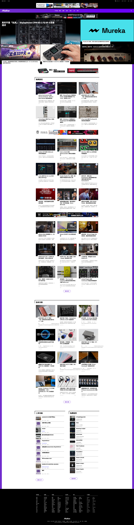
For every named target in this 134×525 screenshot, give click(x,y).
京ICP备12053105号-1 (66, 522)
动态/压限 (59, 502)
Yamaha (94, 511)
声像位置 (53, 511)
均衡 (52, 507)
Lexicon (94, 503)
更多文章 (67, 402)
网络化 (59, 509)
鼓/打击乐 (37, 503)
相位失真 (45, 507)
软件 (67, 10)
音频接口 (74, 501)
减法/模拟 (45, 497)
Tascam (88, 509)
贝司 (36, 499)
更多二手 (39, 480)
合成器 (80, 497)
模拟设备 (80, 498)
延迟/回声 (53, 499)
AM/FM (45, 499)
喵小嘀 (56, 521)
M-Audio (94, 504)
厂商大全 (56, 10)
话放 (74, 507)
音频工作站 (67, 497)
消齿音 (53, 501)
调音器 (59, 511)
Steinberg (88, 510)
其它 (44, 511)
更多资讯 (67, 291)
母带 (58, 499)
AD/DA (80, 504)
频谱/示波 (59, 498)
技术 (70, 10)
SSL (87, 508)
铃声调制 (59, 510)
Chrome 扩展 (75, 521)
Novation (94, 507)
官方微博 (63, 521)
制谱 (66, 510)
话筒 (74, 504)
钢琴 (36, 504)
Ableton (88, 497)
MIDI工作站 (67, 499)
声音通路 (59, 507)
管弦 (36, 502)
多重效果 (53, 510)
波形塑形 (45, 508)
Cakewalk (94, 501)
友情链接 (85, 521)
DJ (65, 505)
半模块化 (45, 504)
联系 (80, 521)
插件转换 (66, 509)
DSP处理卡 (75, 510)
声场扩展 (53, 502)
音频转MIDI (59, 505)
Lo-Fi (58, 501)
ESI (93, 502)
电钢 (36, 501)
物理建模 (45, 510)
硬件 (63, 10)
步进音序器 (67, 508)
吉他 (36, 507)
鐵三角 (94, 498)
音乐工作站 (67, 498)
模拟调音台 (75, 502)
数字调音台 (75, 503)
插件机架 (66, 503)
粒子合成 (45, 502)
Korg (87, 503)
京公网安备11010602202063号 (75, 522)
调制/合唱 (59, 503)
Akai (87, 498)
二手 (74, 10)
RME (93, 508)
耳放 (74, 508)
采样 (44, 501)
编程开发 (66, 511)
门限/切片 (53, 508)
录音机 (59, 508)
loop (37, 505)
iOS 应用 (48, 521)
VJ (65, 507)
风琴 (36, 509)
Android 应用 (52, 521)
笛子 (36, 508)
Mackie (88, 504)
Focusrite (88, 501)
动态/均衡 (80, 505)
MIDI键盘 (74, 497)
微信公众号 (59, 521)
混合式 (45, 503)
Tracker (66, 504)
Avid (93, 499)
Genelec (88, 502)
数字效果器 (75, 511)
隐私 (82, 521)
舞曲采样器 (80, 510)
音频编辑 (66, 502)
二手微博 (67, 521)
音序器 (80, 511)
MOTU (88, 505)
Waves (88, 511)
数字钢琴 (80, 502)
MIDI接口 (74, 499)
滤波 (52, 505)
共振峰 (45, 509)
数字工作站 (80, 507)
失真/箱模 (59, 504)
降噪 (58, 497)
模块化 (45, 505)
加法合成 (45, 498)
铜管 (36, 497)
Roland (94, 509)
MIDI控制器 (75, 498)
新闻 (60, 10)
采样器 (80, 509)
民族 (36, 498)
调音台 (53, 503)
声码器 (53, 509)
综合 (36, 511)
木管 (36, 510)
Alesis (94, 497)
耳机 (74, 505)
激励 (52, 497)
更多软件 (74, 478)
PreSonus (88, 507)
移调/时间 (53, 504)
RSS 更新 (70, 521)
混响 (52, 498)
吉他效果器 (80, 503)
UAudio (94, 510)
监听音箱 (74, 509)
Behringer (88, 499)
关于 (78, 521)
